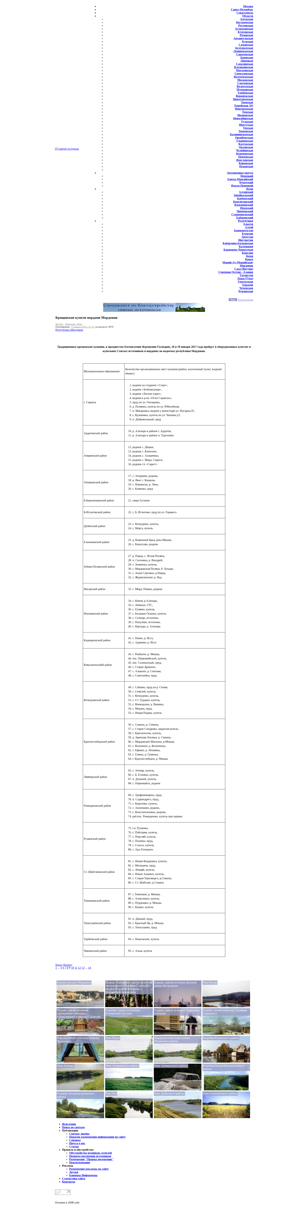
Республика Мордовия (69, 329)
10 (72, 967)
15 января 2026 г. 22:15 (82, 327)
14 (89, 967)
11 (76, 967)
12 (79, 967)
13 (83, 967)
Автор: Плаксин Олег (69, 324)
